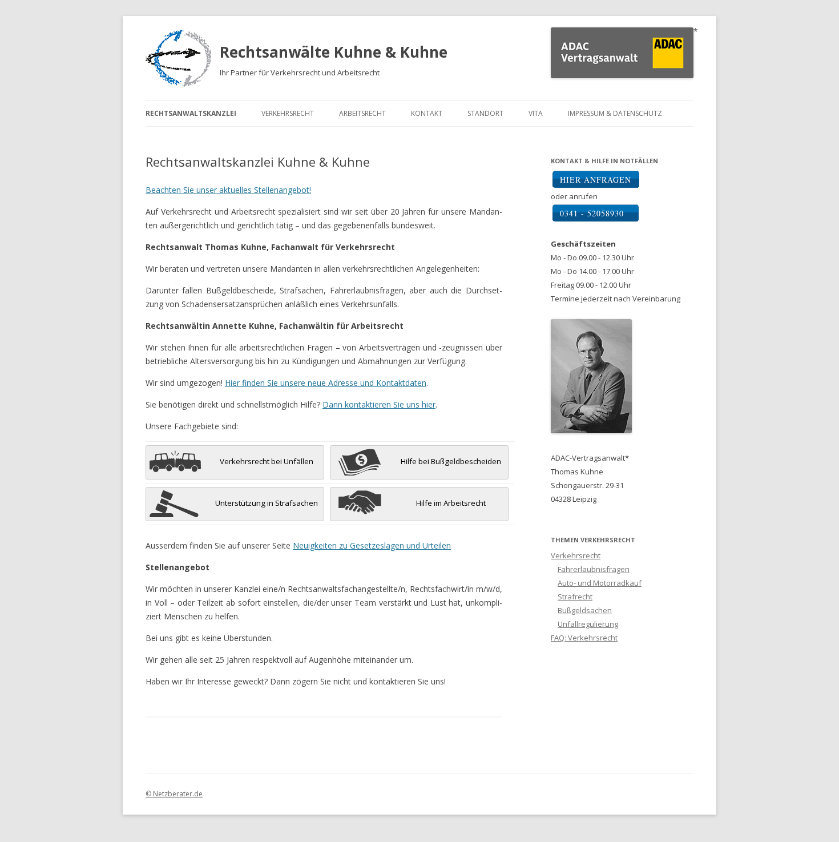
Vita (536, 113)
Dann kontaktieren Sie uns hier (378, 404)
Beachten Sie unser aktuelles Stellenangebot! (228, 189)
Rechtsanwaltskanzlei (191, 113)
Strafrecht (575, 596)
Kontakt (426, 113)
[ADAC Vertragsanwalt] (622, 75)
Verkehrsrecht (287, 113)
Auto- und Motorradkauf (600, 583)
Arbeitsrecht (362, 113)
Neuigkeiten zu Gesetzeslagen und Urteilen (372, 545)
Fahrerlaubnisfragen (594, 569)
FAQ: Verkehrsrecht (584, 637)
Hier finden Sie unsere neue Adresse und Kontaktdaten (325, 382)
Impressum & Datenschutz (615, 113)
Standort (485, 113)
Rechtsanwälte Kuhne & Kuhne (333, 52)
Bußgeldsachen (585, 610)
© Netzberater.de (174, 794)
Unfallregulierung (588, 624)
